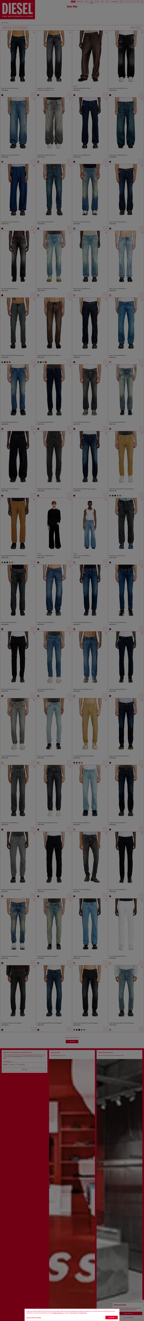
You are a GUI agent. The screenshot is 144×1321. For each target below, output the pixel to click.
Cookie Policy (83, 1313)
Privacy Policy (73, 1313)
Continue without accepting (33, 1317)
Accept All (111, 1317)
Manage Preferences (58, 1313)
